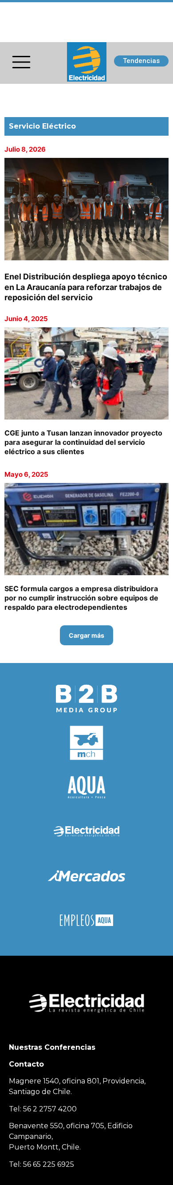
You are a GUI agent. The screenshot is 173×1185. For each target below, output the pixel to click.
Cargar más (86, 635)
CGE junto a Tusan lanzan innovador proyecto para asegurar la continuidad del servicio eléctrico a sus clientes (83, 442)
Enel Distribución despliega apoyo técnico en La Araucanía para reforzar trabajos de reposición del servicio (85, 287)
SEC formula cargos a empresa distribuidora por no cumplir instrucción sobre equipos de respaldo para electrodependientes (81, 598)
